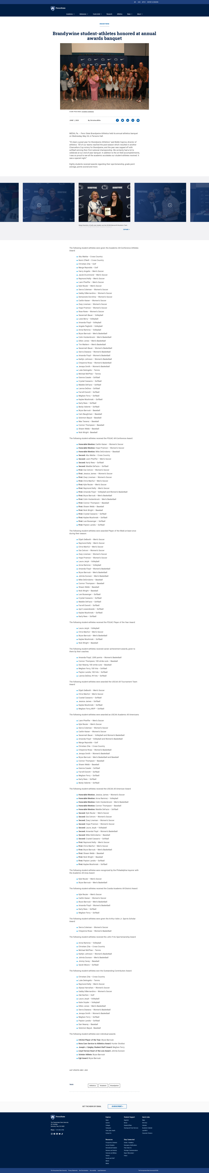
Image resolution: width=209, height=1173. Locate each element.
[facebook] (117, 120)
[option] (104, 206)
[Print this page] (138, 120)
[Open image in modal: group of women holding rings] (104, 76)
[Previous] (39, 205)
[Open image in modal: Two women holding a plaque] (104, 202)
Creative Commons (88, 111)
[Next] (170, 205)
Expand (126, 229)
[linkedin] (127, 120)
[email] (132, 120)
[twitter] (122, 120)
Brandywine (104, 24)
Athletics (92, 1085)
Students (103, 1085)
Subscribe (117, 1106)
